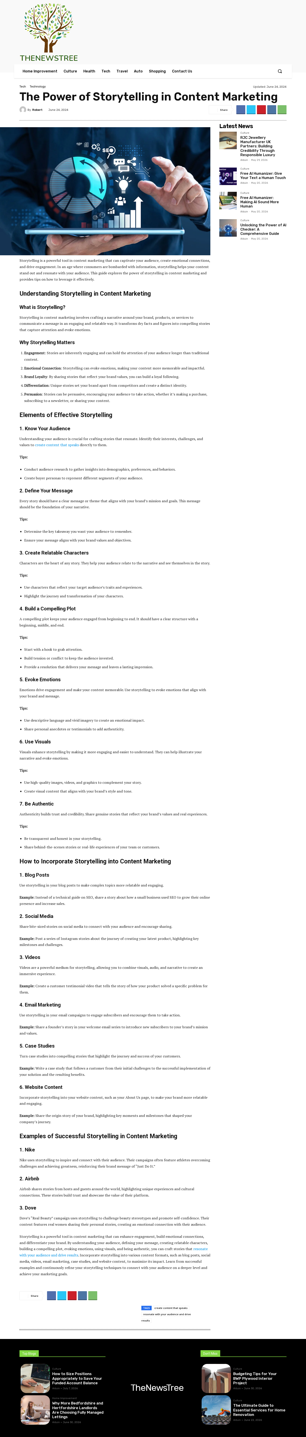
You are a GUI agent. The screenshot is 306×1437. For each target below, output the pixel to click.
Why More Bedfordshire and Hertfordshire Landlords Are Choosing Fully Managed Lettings (77, 1410)
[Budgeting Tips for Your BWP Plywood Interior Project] (216, 1378)
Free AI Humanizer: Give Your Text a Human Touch (263, 175)
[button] (280, 71)
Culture (244, 133)
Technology (38, 86)
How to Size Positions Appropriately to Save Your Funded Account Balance (77, 1378)
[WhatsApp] (282, 109)
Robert (37, 109)
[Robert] (23, 109)
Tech (22, 86)
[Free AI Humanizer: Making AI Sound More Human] (228, 200)
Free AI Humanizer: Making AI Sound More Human (259, 202)
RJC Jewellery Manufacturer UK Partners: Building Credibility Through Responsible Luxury (257, 146)
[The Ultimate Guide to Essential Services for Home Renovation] (216, 1410)
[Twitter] (251, 109)
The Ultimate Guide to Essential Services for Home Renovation (259, 1410)
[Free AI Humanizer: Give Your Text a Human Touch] (228, 176)
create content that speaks (170, 1308)
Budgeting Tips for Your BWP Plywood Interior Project (255, 1378)
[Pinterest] (261, 109)
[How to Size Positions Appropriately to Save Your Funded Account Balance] (35, 1378)
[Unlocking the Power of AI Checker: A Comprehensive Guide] (228, 228)
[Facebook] (240, 109)
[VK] (271, 109)
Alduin (244, 160)
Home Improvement (64, 1398)
